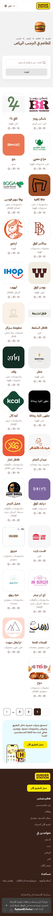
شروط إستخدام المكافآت (26, 881)
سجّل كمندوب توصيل (40, 818)
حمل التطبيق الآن (35, 744)
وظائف (48, 811)
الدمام (48, 840)
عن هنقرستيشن (43, 805)
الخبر (49, 859)
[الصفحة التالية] (6, 711)
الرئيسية (48, 38)
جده (49, 846)
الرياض (28, 38)
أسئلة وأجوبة (45, 881)
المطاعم (38, 38)
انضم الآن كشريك (43, 824)
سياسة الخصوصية (24, 909)
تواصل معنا (8, 881)
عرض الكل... (45, 865)
